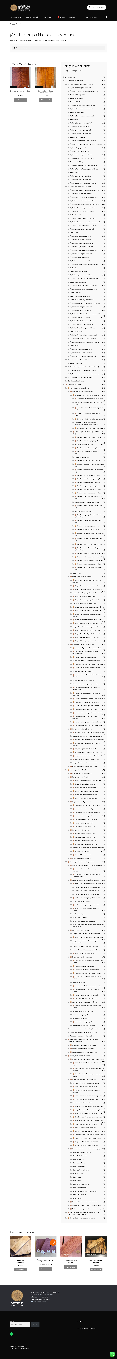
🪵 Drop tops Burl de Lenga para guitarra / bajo (89, 441)
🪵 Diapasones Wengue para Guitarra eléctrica (86, 722)
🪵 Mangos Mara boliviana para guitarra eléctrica (87, 620)
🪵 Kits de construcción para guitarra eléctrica (84, 766)
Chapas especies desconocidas (81, 1152)
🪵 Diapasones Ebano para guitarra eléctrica (86, 668)
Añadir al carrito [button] (20, 100)
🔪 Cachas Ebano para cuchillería (80, 236)
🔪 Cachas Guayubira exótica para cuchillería (84, 250)
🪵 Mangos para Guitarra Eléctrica (81, 577)
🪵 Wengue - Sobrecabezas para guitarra (85, 1142)
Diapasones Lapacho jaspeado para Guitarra (86, 684)
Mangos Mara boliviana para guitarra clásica (86, 950)
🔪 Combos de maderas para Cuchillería (80, 377)
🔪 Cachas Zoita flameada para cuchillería (83, 356)
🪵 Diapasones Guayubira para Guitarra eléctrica (87, 664)
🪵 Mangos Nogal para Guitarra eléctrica (85, 623)
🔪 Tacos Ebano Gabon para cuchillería (82, 116)
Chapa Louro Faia (77, 1173)
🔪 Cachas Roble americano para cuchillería (83, 335)
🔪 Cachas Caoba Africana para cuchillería (83, 218)
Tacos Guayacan (75, 119)
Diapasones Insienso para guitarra (83, 680)
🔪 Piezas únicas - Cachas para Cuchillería (83, 370)
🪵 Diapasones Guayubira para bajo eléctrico (86, 805)
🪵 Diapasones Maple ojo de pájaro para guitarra (87, 699)
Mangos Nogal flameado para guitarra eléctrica (87, 627)
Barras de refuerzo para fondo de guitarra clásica (85, 1029)
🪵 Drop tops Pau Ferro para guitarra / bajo (88, 544)
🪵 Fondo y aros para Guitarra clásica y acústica (84, 880)
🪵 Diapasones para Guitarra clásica (81, 957)
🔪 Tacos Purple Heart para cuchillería (82, 158)
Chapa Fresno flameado (79, 1188)
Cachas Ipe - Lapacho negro (78, 271)
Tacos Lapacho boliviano (77, 137)
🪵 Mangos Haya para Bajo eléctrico (83, 784)
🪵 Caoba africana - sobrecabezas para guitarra (87, 1096)
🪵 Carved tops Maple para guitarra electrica (89, 419)
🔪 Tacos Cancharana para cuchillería (81, 109)
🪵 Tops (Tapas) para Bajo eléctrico (81, 773)
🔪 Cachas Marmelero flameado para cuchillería (85, 303)
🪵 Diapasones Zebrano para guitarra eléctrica (87, 725)
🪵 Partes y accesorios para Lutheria (79, 1056)
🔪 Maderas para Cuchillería (74, 80)
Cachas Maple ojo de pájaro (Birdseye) (82, 300)
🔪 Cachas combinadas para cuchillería (82, 229)
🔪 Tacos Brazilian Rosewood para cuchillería (84, 91)
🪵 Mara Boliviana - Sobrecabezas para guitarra (87, 1117)
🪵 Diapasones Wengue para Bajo (82, 823)
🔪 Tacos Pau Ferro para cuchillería (81, 155)
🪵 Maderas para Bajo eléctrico (77, 770)
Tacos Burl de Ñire (75, 102)
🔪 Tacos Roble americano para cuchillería (83, 165)
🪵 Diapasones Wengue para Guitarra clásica (86, 995)
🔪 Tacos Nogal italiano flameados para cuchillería (86, 144)
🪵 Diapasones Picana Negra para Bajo (84, 819)
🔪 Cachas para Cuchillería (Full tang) (79, 186)
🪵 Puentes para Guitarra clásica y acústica (83, 1002)
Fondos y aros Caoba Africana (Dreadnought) (89, 887)
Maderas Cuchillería (32, 17)
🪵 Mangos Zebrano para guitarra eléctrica (85, 641)
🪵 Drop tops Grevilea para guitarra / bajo (88, 482)
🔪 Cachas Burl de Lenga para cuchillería (82, 208)
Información (48, 17)
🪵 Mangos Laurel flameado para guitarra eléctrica (88, 607)
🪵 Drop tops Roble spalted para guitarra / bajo (90, 557)
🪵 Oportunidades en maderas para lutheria (81, 1218)
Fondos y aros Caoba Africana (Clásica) (87, 891)
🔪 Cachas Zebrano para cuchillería (81, 353)
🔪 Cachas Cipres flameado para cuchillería (83, 225)
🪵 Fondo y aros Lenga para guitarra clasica (86, 905)
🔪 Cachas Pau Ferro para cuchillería (81, 324)
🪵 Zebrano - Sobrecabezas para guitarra (85, 1145)
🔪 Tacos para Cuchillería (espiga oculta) (80, 84)
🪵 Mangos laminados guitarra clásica (84, 953)
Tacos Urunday (74, 172)
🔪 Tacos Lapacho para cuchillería (80, 133)
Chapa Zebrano (77, 1198)
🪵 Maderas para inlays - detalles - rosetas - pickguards (87, 1209)
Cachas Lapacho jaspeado (78, 282)
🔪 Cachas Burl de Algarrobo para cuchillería (84, 197)
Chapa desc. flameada (79, 1195)
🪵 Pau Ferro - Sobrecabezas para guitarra (85, 1131)
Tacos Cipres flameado (77, 112)
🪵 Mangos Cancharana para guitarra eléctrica (86, 586)
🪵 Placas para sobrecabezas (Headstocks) (83, 1079)
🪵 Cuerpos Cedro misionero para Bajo (84, 840)
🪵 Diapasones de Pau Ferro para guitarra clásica (87, 986)
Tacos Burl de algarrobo (77, 95)
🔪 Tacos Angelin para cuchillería (80, 88)
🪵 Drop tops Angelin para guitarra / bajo (88, 437)
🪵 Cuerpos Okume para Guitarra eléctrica (85, 759)
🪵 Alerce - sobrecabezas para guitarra (84, 1086)
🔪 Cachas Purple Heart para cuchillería (82, 328)
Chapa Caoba (76, 1177)
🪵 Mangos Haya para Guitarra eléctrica (84, 596)
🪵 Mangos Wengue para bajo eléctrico (84, 795)
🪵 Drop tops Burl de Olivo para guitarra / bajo (89, 448)
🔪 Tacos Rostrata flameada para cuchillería (84, 169)
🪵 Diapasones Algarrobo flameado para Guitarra (87, 648)
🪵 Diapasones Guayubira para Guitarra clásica (86, 973)
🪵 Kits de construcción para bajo (80, 858)
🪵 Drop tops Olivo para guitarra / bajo (87, 529)
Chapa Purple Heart (78, 1166)
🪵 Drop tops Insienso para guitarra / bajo (88, 489)
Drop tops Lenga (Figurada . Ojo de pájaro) (88, 502)
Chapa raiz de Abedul (78, 1163)
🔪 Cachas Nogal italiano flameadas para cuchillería (86, 314)
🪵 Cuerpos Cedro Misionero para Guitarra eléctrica (88, 739)
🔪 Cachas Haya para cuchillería (80, 257)
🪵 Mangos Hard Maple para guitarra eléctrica (86, 600)
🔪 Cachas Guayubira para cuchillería (81, 247)
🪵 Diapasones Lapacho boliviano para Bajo (86, 812)
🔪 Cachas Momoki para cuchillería (81, 307)
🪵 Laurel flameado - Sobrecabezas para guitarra (87, 1106)
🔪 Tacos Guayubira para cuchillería (81, 123)
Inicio (13, 24)
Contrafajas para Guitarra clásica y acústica (83, 1032)
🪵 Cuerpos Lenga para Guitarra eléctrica (85, 749)
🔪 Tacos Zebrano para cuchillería (80, 179)
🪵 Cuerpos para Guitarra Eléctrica (81, 729)
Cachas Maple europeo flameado (80, 296)
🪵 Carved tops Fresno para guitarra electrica (89, 398)
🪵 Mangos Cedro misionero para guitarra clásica (87, 937)
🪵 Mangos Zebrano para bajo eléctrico (84, 798)
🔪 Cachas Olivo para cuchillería (80, 317)
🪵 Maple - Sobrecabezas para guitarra (84, 1113)
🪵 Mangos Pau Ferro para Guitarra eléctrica (86, 630)
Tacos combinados (76, 363)
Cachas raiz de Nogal (76, 331)
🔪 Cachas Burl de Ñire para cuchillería (82, 211)
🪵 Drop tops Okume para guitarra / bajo (87, 526)
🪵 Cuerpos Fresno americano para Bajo (84, 844)
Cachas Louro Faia (75, 293)
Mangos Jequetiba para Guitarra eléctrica (85, 603)
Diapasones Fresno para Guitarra (82, 671)
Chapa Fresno (76, 1180)
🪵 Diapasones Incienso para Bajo (83, 809)
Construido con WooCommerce (19, 1348)
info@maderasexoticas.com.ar (40, 1299)
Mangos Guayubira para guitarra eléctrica (85, 593)
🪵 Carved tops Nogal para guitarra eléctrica (89, 428)
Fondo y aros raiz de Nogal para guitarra (84, 921)
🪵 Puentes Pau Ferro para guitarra (83, 1022)
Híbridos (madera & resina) (76, 381)
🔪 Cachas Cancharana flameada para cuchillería (85, 222)
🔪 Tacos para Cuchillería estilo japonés (80, 360)
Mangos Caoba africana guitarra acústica (85, 946)
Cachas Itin (73, 268)
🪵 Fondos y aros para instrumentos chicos (83, 1052)
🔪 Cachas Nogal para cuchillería (80, 310)
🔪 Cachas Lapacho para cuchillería (81, 275)
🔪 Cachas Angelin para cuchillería (81, 194)
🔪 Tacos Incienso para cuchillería (80, 130)
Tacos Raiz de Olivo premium (79, 162)
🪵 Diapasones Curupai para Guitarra (83, 966)
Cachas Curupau (75, 232)
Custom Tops (76, 573)
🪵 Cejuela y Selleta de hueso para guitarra (83, 1202)
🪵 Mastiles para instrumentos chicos (82, 1048)
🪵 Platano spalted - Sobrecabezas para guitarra (87, 1134)
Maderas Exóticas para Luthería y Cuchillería (45, 1292)
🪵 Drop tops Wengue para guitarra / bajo (88, 560)
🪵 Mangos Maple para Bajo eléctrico (84, 787)
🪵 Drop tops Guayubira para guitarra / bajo (88, 479)
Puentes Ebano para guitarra (81, 1015)
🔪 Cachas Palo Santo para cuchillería (82, 321)
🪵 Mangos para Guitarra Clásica (80, 930)
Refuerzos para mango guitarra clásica (82, 1036)
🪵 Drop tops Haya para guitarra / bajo (87, 486)
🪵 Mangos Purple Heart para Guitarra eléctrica (87, 634)
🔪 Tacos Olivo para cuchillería (79, 151)
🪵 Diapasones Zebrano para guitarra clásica (86, 998)
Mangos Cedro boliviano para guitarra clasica (86, 934)
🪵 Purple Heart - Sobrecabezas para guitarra (86, 1138)
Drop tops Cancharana (82, 457)
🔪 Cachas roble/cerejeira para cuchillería (83, 338)
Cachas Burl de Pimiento (77, 215)
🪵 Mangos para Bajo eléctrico (79, 777)
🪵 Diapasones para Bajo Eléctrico (81, 802)
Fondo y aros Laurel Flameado (81, 901)
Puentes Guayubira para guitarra (82, 1011)
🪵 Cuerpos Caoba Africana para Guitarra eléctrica (88, 732)
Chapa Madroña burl (78, 1159)
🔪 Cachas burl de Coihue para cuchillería (83, 201)
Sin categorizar (70, 77)
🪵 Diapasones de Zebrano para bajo (83, 826)
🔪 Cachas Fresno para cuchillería (80, 240)
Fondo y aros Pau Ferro (79, 917)
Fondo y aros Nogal (78, 914)
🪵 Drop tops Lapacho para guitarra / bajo (88, 493)
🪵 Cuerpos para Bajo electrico (79, 830)
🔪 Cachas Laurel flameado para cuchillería (83, 285)
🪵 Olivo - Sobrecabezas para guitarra (84, 1127)
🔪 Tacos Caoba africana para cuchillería (82, 105)
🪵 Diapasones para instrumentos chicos (83, 1045)
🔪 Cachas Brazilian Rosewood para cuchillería (84, 204)
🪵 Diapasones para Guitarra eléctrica (82, 644)
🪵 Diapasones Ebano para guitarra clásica (85, 969)
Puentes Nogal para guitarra (81, 1018)
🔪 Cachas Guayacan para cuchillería (81, 243)
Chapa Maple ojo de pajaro (80, 1184)
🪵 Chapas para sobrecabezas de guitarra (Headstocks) (87, 1059)
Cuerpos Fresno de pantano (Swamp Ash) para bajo (88, 848)
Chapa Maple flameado (79, 1156)
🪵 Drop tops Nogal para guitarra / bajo (87, 553)
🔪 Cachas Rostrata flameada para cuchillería (84, 342)
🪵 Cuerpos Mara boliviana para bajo (83, 833)
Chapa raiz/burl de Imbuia (80, 1170)
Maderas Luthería (15, 17)
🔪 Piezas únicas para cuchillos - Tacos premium (85, 374)
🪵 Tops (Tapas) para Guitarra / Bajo (81, 391)
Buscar (12, 1321)
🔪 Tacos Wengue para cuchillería (80, 176)
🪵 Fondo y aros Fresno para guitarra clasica (86, 898)
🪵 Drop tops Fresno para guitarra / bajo (87, 475)
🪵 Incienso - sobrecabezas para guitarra (85, 1099)
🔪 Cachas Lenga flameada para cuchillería (83, 289)
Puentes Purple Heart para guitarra (83, 1025)
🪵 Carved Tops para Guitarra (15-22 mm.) (85, 395)
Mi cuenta (72, 17)
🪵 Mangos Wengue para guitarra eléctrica (85, 637)
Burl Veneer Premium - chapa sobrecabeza (85, 1083)
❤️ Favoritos (61, 17)
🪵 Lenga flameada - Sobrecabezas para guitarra (87, 1110)
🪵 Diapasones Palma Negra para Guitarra (85, 706)
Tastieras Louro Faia (78, 982)
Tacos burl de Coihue (76, 98)
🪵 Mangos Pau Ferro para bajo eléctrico (85, 791)
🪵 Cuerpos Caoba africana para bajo (83, 837)
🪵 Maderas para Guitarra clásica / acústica (81, 862)
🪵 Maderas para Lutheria (73, 384)
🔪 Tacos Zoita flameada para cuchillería (83, 183)
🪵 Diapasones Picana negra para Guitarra (85, 709)
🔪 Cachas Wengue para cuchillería (81, 349)
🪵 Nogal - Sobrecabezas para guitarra (84, 1124)
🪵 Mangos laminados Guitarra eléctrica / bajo (86, 610)
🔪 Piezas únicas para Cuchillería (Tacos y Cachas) (83, 367)
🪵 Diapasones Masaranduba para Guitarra (85, 702)
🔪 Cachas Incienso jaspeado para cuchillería (84, 264)
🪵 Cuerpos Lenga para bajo (81, 851)
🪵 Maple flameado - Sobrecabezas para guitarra (87, 1120)
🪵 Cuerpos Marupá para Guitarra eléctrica (85, 756)
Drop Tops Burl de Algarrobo (84, 444)
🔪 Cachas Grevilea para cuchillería (81, 254)
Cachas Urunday (75, 345)
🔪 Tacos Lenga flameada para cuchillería (83, 141)
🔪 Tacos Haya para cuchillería (79, 126)
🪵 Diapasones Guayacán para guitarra (84, 657)
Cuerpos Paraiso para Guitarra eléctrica (84, 763)
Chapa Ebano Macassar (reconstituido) (84, 1191)
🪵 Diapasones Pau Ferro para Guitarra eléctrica (87, 713)
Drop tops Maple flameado (83, 511)
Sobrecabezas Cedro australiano (82, 1103)
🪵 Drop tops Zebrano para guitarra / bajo (88, 564)
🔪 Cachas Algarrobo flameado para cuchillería (84, 190)
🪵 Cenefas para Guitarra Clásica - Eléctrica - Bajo (85, 1205)
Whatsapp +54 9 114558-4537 (40, 1297)
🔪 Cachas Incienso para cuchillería (81, 261)
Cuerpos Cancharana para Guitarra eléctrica (86, 736)
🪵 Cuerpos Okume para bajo (81, 855)
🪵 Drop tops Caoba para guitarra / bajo (87, 460)
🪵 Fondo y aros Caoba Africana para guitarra (86, 883)
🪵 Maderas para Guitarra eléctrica (78, 388)
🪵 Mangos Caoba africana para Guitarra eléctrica (87, 589)
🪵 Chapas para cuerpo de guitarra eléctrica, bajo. (85, 1149)
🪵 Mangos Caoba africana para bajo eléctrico (86, 780)
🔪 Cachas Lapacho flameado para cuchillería (84, 278)
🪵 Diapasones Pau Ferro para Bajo (83, 816)
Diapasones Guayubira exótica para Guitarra (86, 660)
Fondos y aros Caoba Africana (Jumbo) (87, 894)
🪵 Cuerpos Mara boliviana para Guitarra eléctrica (87, 752)
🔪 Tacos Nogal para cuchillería (80, 148)
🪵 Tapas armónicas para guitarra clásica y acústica (86, 865)
